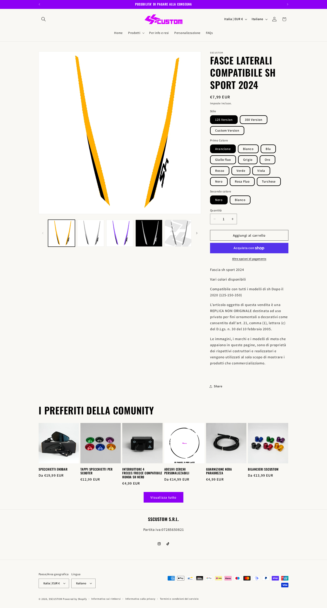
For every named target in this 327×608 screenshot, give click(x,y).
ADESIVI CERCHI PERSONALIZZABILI (176, 471)
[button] (44, 19)
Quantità (216, 210)
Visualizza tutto (163, 497)
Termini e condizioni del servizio (179, 598)
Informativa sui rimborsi (106, 598)
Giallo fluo (223, 160)
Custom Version (227, 130)
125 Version (224, 120)
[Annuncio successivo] (287, 4)
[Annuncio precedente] (39, 4)
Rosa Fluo (242, 181)
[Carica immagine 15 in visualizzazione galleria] (148, 233)
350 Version (253, 120)
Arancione (223, 149)
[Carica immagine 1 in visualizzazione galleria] (61, 233)
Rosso (219, 171)
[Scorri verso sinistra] (43, 233)
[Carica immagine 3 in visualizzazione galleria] (90, 233)
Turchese (269, 181)
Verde (241, 171)
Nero (219, 181)
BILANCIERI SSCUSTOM (263, 469)
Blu (268, 149)
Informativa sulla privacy (140, 598)
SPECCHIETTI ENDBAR (53, 469)
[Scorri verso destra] (197, 233)
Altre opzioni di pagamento (249, 258)
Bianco (248, 149)
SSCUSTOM (55, 599)
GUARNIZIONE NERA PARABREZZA (219, 471)
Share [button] (218, 386)
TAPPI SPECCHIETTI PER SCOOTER (96, 471)
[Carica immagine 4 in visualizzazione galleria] (119, 233)
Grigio (247, 160)
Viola (261, 171)
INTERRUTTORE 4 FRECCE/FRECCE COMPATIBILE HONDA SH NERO (142, 473)
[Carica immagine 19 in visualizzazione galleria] (178, 233)
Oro (267, 160)
